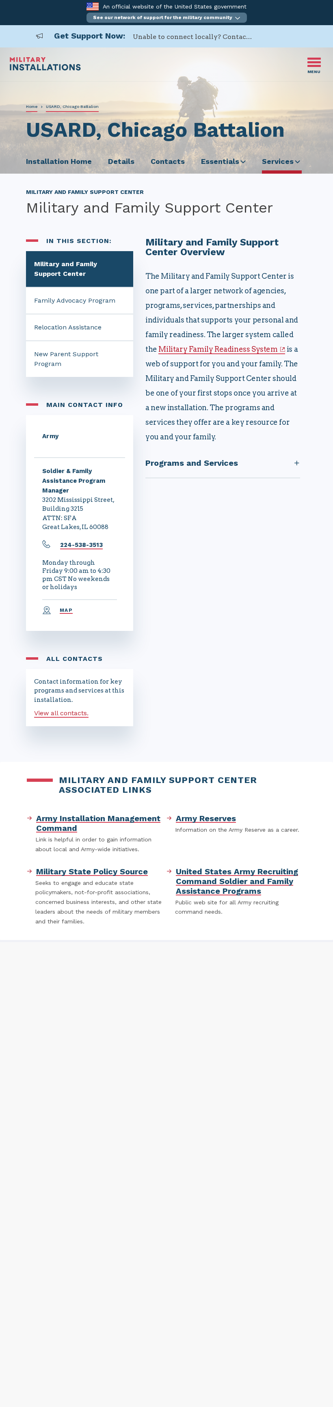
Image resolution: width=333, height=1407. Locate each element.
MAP (66, 610)
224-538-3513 (81, 545)
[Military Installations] (45, 68)
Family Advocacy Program (74, 300)
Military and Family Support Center (65, 269)
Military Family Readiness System (217, 349)
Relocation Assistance (68, 327)
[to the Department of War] (92, 6)
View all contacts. (61, 713)
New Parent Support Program (66, 359)
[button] (166, 18)
